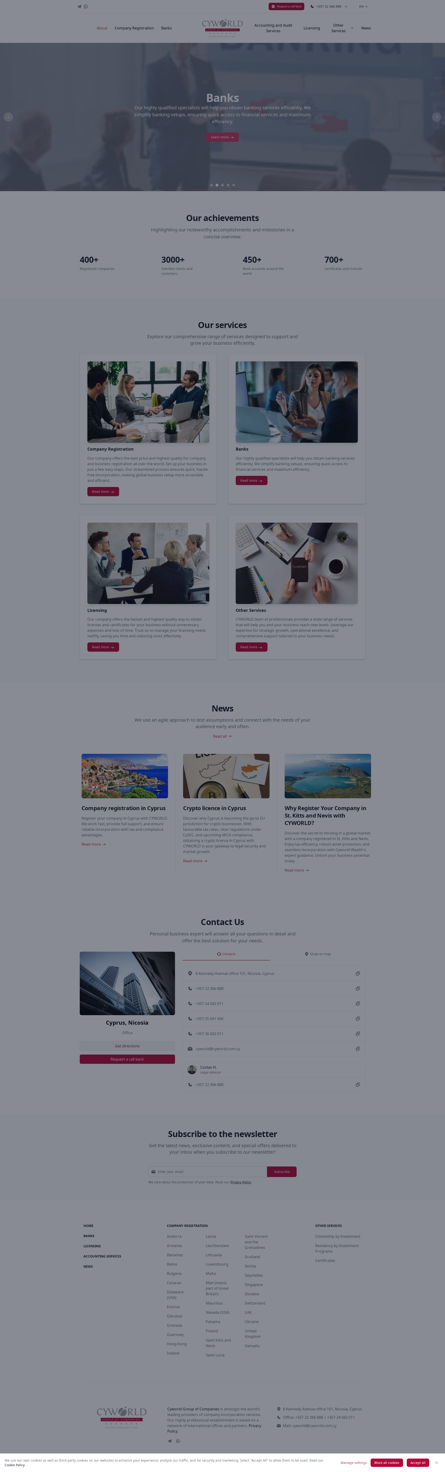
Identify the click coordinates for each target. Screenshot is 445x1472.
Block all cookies (386, 1462)
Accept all (418, 1462)
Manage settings (354, 1462)
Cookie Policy (15, 1465)
